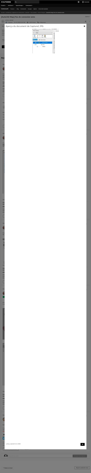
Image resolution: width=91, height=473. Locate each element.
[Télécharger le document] (82, 444)
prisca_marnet (10, 444)
